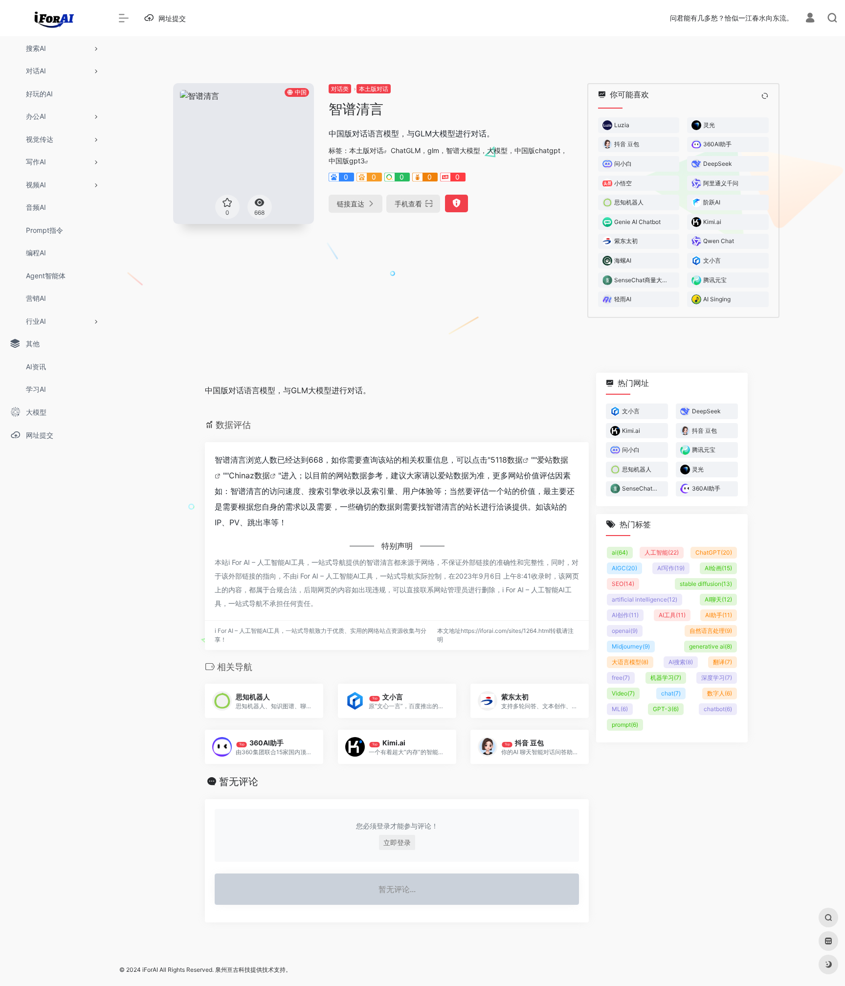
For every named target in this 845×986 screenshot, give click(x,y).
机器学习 (665, 677)
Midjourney (631, 646)
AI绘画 (718, 568)
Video (623, 693)
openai (625, 630)
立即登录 (397, 842)
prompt (625, 724)
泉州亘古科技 (232, 969)
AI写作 (671, 568)
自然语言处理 (710, 630)
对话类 (340, 88)
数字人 (719, 693)
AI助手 (718, 615)
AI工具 (672, 615)
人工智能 (662, 552)
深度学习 (716, 677)
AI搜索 (680, 662)
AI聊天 (718, 599)
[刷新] (765, 96)
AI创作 (625, 615)
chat (671, 693)
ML (620, 709)
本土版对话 (373, 88)
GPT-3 (666, 709)
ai (620, 552)
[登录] (810, 18)
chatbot (718, 709)
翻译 (722, 662)
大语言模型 (630, 662)
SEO (623, 583)
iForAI (150, 969)
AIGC (624, 568)
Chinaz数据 (249, 475)
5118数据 (506, 460)
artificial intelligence (644, 599)
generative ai (710, 646)
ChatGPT (713, 552)
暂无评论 (238, 781)
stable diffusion (706, 583)
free (621, 677)
